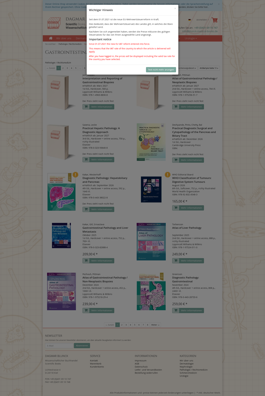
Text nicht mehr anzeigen (161, 69)
